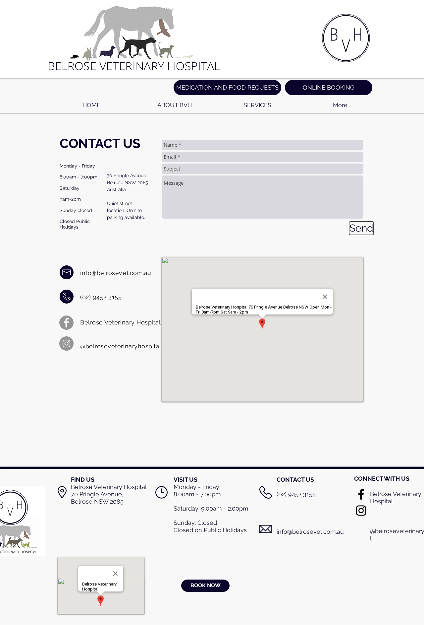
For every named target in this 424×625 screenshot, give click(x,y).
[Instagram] (66, 343)
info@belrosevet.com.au (115, 272)
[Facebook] (66, 322)
